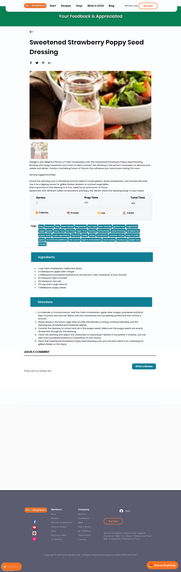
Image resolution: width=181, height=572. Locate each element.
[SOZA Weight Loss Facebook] (34, 521)
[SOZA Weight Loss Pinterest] (34, 533)
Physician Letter (58, 535)
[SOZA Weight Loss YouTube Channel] (34, 527)
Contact (82, 539)
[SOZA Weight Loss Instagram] (34, 539)
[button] (95, 6)
